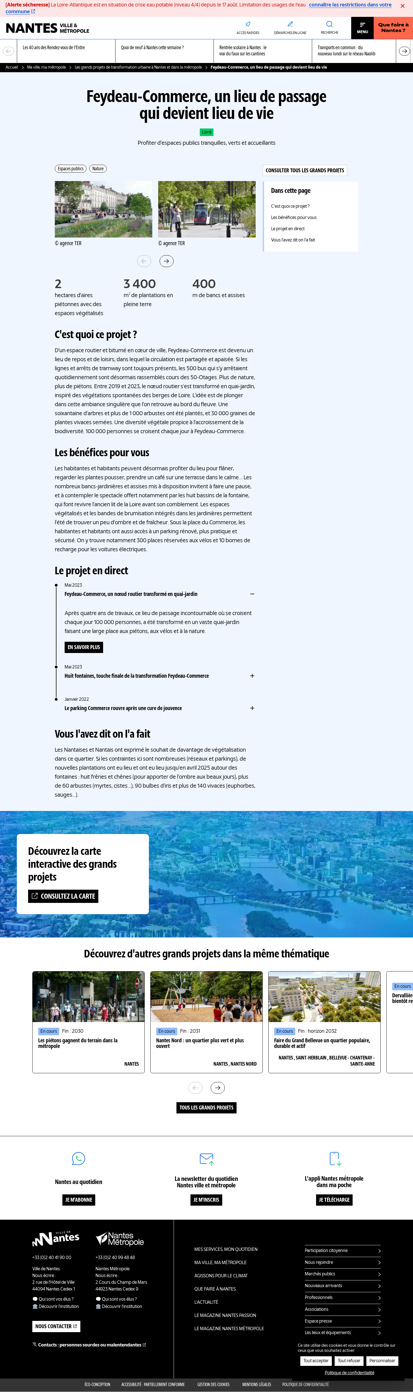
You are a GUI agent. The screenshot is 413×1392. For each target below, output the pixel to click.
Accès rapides (248, 33)
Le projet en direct (288, 229)
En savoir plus (84, 647)
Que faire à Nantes (215, 1289)
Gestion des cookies (214, 1385)
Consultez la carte (68, 896)
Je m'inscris (206, 1200)
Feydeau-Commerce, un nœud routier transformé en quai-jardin (131, 594)
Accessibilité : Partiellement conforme (153, 1385)
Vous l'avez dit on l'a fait (293, 240)
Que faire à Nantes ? (393, 28)
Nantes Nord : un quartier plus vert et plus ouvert (200, 1043)
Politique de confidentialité (305, 1385)
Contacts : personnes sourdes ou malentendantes (89, 1345)
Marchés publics (320, 1274)
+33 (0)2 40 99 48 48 (115, 1258)
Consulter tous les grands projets (305, 171)
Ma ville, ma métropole (46, 67)
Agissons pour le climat (221, 1276)
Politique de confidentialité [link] (349, 1373)
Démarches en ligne (290, 33)
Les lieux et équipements (328, 1333)
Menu (362, 32)
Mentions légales (256, 1385)
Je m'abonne (78, 1200)
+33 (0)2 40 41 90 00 (51, 1258)
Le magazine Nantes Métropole (229, 1329)
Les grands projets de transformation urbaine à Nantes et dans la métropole (138, 67)
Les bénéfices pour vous (294, 218)
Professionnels (319, 1298)
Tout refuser (349, 1361)
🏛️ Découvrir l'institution (55, 1307)
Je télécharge (334, 1200)
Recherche (329, 33)
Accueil (12, 67)
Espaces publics (70, 168)
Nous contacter (53, 1327)
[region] (206, 51)
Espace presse (318, 1321)
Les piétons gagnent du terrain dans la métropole (77, 1043)
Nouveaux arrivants (323, 1286)
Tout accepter (316, 1361)
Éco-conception (97, 1385)
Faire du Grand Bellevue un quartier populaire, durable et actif (322, 1043)
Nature (98, 168)
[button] (103, 209)
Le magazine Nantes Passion (225, 1316)
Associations (316, 1309)
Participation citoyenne (326, 1251)
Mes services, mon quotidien (226, 1250)
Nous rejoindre (319, 1262)
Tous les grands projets (206, 1108)
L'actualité (206, 1302)
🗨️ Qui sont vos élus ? (53, 1299)
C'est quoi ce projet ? (290, 206)
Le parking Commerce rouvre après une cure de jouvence (123, 708)
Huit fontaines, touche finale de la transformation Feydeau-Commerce (137, 676)
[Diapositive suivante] (404, 51)
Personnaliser (382, 1361)
